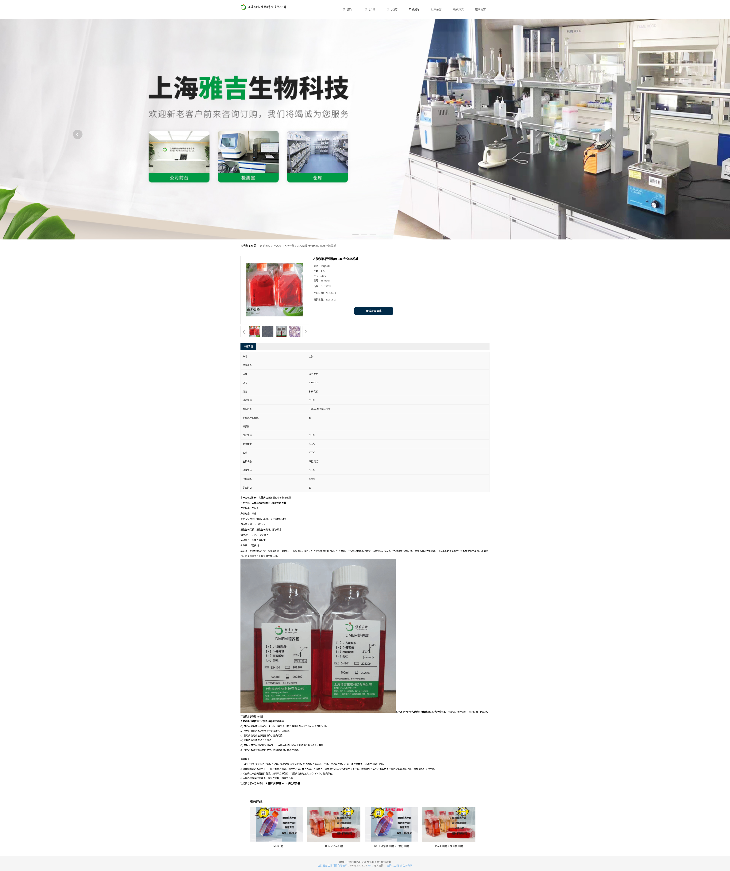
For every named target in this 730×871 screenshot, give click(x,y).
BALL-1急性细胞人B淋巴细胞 (391, 846)
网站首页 (265, 245)
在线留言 (480, 9)
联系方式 (458, 9)
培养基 (290, 245)
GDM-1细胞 (276, 846)
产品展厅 (414, 9)
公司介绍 (370, 9)
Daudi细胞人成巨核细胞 (449, 846)
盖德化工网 (392, 865)
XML (370, 865)
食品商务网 (406, 865)
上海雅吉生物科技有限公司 (332, 865)
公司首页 (348, 9)
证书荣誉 (436, 9)
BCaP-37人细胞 (334, 846)
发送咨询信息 (374, 311)
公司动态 (392, 9)
